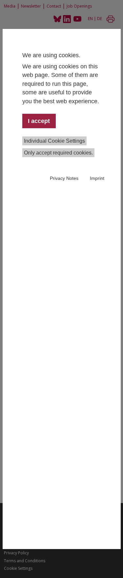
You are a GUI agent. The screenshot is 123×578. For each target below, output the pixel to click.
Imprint (97, 178)
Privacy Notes (64, 178)
